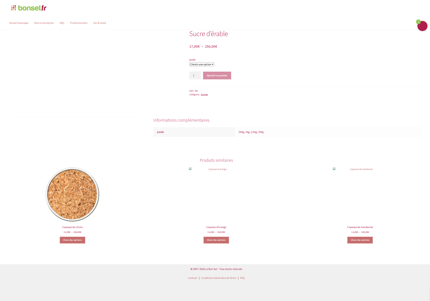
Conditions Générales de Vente (218, 278)
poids (192, 59)
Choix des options (72, 239)
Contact (192, 278)
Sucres (204, 94)
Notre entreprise (44, 22)
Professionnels (79, 22)
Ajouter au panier (217, 75)
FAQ (62, 22)
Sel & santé (99, 22)
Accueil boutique (19, 22)
